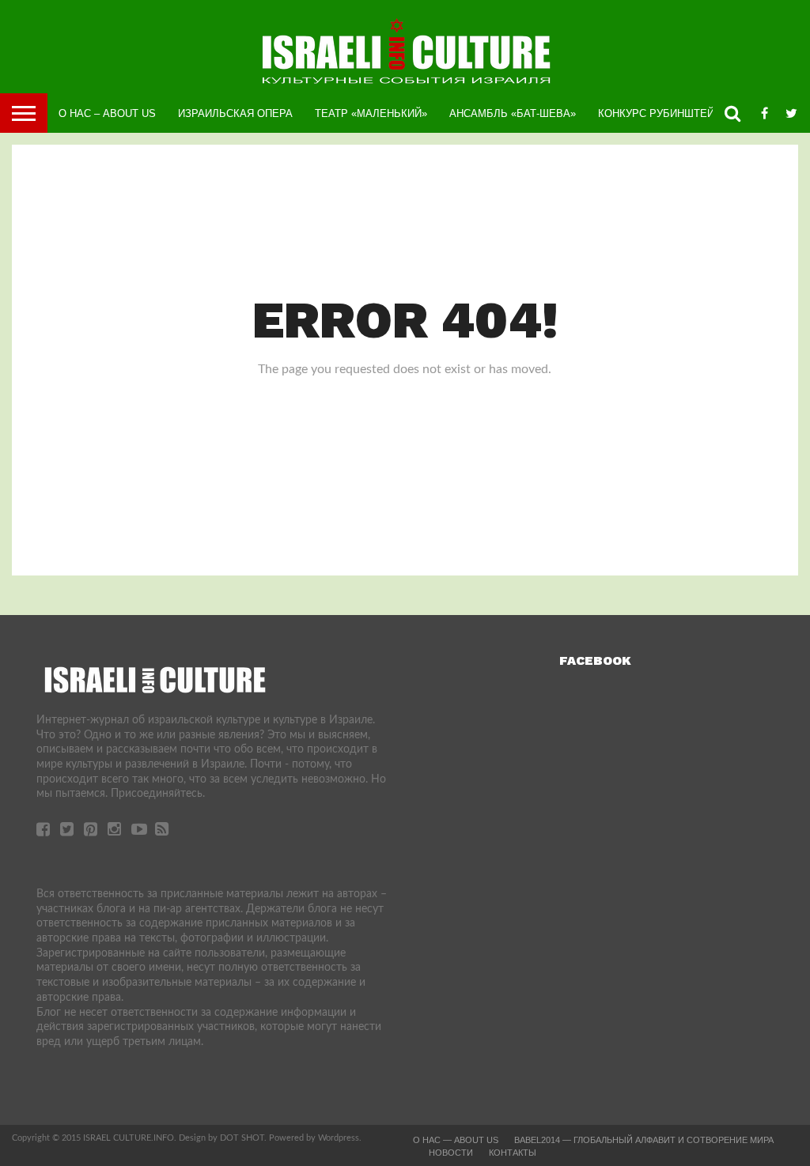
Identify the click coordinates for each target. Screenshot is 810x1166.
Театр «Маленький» (371, 113)
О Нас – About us (107, 113)
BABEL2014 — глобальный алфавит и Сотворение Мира (644, 1140)
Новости (451, 1152)
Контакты (512, 1152)
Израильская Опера (235, 113)
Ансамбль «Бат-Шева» (512, 113)
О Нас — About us (455, 1140)
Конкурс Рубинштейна (663, 113)
